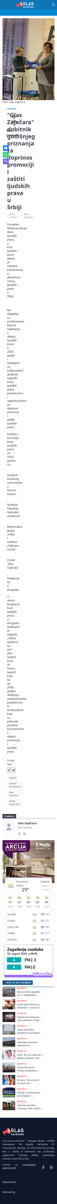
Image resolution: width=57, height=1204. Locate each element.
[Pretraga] (53, 4)
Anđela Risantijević (15, 785)
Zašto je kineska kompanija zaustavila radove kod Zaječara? (28, 1031)
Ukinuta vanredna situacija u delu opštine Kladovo (29, 1107)
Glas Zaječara (13, 794)
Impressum (9, 1182)
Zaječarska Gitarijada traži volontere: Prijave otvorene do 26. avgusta (29, 1019)
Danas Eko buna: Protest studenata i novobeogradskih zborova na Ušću (27, 1069)
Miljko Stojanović (14, 803)
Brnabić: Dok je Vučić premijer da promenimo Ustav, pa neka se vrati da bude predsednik (28, 1082)
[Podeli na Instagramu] (13, 770)
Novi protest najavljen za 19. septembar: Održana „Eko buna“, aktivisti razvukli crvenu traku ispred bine (29, 993)
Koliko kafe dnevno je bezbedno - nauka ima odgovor (29, 1006)
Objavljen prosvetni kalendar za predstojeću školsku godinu (27, 1044)
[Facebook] (19, 834)
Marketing (9, 1192)
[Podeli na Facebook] (9, 770)
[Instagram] (24, 834)
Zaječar (13, 777)
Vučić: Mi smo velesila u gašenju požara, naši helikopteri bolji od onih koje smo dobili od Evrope (29, 1056)
